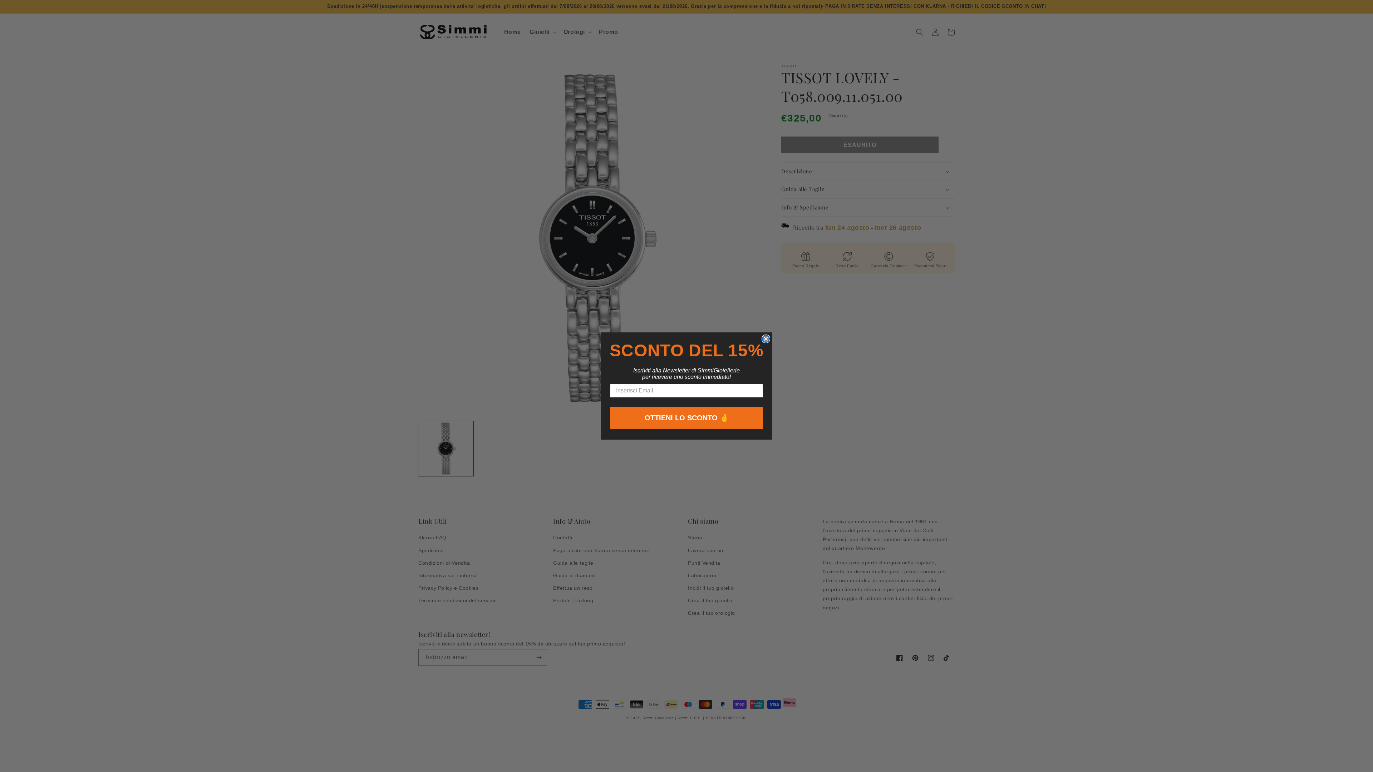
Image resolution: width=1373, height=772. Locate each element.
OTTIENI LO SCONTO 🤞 (687, 418)
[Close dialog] (765, 338)
